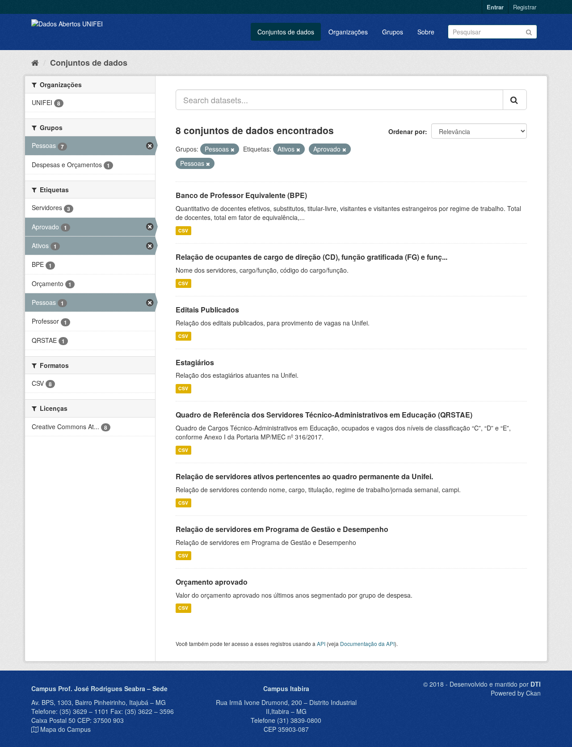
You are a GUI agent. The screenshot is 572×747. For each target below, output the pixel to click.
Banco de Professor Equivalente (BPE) (241, 195)
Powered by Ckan (516, 692)
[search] (515, 99)
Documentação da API (367, 643)
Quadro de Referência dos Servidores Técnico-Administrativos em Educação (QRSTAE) (324, 414)
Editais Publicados (207, 309)
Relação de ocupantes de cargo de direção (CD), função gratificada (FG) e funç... (311, 257)
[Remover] (233, 149)
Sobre (425, 31)
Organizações (348, 31)
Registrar (524, 7)
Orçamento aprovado (212, 582)
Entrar (495, 7)
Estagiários (195, 362)
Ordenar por (406, 131)
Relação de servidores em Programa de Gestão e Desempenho (282, 529)
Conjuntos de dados (285, 31)
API (321, 643)
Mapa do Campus (65, 729)
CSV (183, 230)
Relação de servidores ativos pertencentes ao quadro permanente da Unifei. (304, 476)
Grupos (392, 31)
